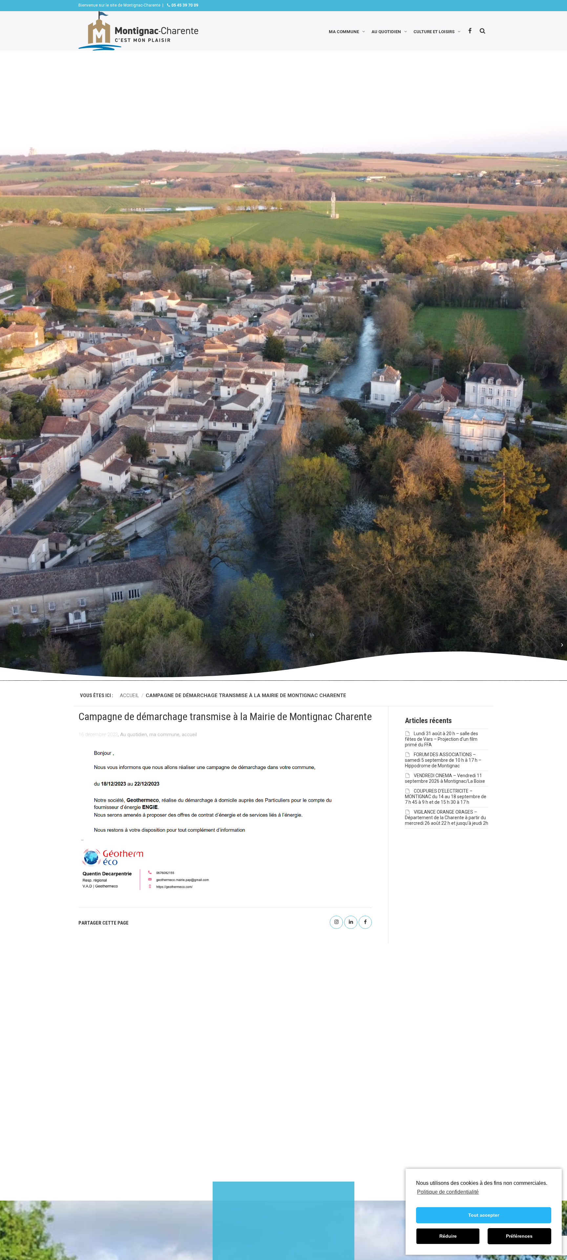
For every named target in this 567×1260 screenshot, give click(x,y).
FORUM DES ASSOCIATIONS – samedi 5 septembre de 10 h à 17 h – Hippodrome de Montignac (443, 760)
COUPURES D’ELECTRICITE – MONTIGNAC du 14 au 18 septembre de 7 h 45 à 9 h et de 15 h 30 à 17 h (445, 796)
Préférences (519, 1236)
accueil (189, 734)
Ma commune (344, 31)
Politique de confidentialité (448, 1192)
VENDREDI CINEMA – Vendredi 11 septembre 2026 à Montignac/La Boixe (445, 778)
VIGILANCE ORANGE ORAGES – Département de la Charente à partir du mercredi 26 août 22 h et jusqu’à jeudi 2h (446, 817)
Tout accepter (483, 1215)
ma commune (164, 734)
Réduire (448, 1236)
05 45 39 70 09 (184, 5)
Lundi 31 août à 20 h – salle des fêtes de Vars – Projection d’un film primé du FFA (441, 739)
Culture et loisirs (433, 31)
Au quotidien (386, 31)
